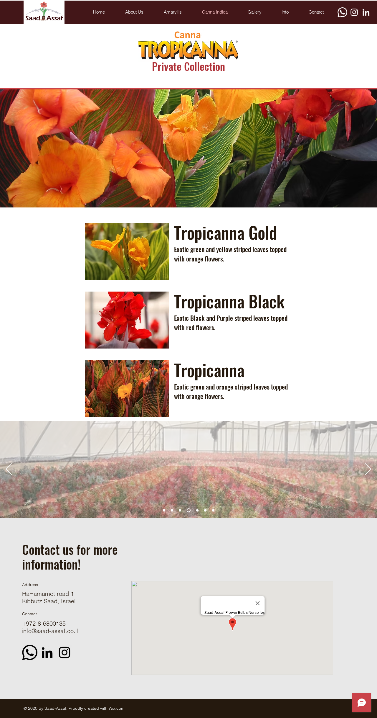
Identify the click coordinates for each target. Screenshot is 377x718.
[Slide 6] (205, 510)
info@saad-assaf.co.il (50, 630)
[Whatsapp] (342, 12)
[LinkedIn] (366, 12)
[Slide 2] (180, 510)
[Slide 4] (213, 510)
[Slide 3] (197, 510)
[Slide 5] (189, 510)
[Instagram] (354, 12)
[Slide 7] (172, 510)
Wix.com (117, 708)
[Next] (368, 469)
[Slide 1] (164, 510)
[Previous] (9, 469)
